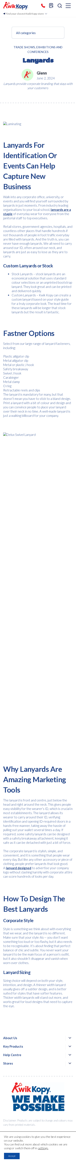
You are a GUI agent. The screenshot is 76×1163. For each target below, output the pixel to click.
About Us (10, 1038)
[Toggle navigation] (68, 6)
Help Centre (12, 1055)
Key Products (13, 1046)
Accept (11, 1155)
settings (43, 1148)
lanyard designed (18, 868)
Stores (8, 1063)
